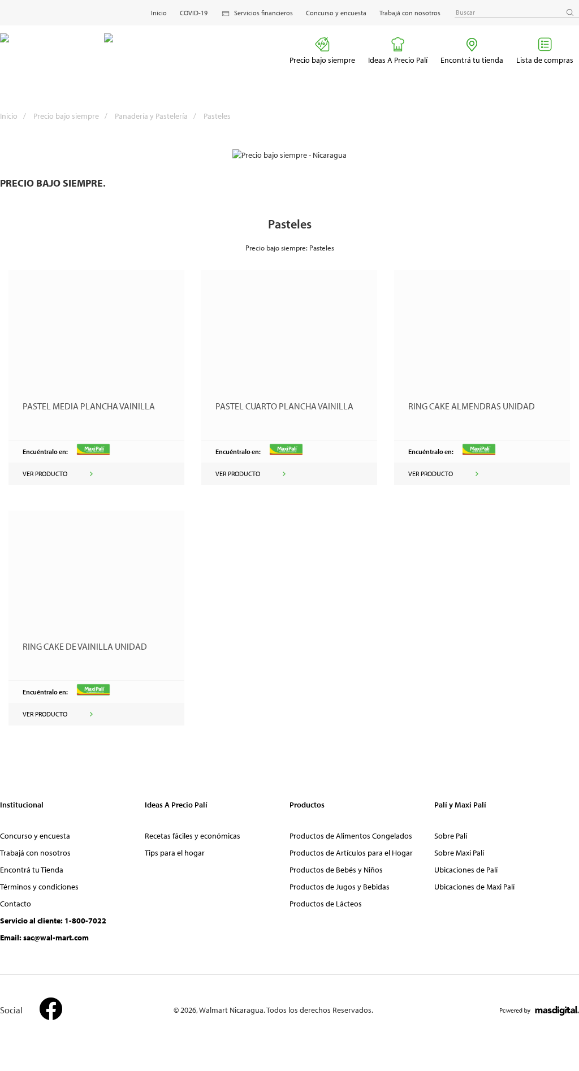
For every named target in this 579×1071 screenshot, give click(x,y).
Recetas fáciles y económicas (192, 836)
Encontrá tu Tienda (31, 870)
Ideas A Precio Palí (397, 60)
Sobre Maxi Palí (459, 853)
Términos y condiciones (39, 887)
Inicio (159, 12)
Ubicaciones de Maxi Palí (474, 887)
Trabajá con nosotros (409, 12)
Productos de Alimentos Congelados (351, 836)
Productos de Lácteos (326, 904)
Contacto (15, 904)
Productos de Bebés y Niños (336, 870)
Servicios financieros (263, 12)
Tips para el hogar (175, 853)
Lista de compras (544, 60)
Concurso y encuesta (336, 12)
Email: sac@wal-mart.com (44, 937)
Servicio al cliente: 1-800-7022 (53, 920)
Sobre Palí (450, 836)
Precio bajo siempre (322, 60)
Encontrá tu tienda (471, 60)
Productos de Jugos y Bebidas (340, 887)
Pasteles (217, 116)
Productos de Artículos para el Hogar (351, 853)
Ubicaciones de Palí (466, 870)
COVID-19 (194, 12)
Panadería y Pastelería (155, 116)
